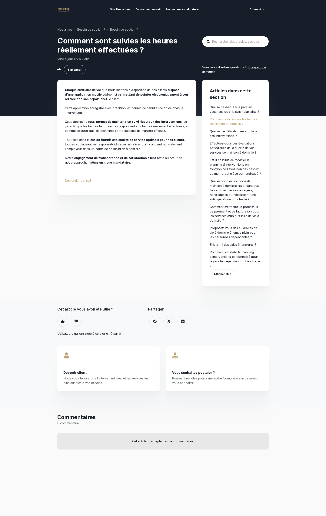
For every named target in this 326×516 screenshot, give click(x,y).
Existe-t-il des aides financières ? (233, 244)
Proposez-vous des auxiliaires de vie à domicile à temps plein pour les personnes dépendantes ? (233, 232)
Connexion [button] (257, 9)
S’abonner (75, 69)
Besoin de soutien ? (91, 29)
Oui (62, 321)
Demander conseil (148, 9)
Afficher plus (222, 274)
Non (76, 321)
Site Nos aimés (120, 9)
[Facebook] (155, 321)
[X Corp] (169, 321)
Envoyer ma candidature (182, 9)
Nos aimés (64, 29)
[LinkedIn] (183, 321)
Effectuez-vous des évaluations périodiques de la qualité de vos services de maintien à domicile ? (233, 147)
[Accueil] (63, 9)
